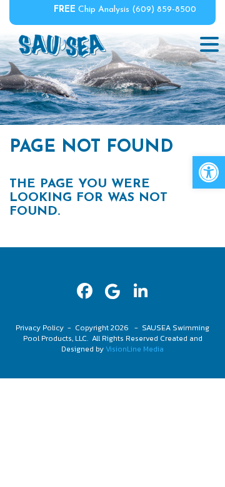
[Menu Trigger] (209, 43)
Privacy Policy (40, 327)
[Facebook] (84, 291)
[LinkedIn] (140, 291)
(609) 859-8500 (164, 9)
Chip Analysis (91, 9)
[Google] (112, 291)
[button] (208, 172)
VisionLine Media (135, 349)
